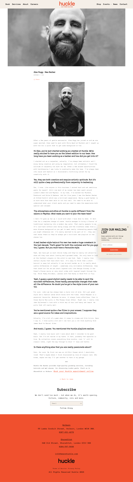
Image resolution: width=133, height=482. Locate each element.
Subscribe (114, 250)
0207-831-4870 (66, 432)
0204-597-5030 (66, 447)
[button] (107, 4)
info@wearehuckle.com (66, 454)
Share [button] (38, 79)
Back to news (67, 379)
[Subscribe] (81, 403)
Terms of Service (60, 468)
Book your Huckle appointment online (74, 371)
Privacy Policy (74, 468)
